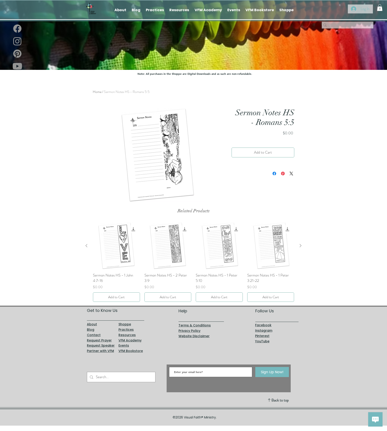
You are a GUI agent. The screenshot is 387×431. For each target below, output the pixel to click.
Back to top (280, 400)
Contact (94, 335)
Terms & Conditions (194, 325)
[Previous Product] (86, 245)
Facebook (263, 325)
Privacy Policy (189, 330)
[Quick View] (116, 245)
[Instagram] (17, 41)
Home (97, 91)
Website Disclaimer (194, 336)
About (92, 324)
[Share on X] (291, 173)
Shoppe (124, 324)
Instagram (263, 330)
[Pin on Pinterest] (283, 173)
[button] (380, 7)
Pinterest (262, 336)
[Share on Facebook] (274, 173)
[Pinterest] (17, 53)
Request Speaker (101, 345)
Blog (90, 329)
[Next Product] (300, 245)
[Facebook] (17, 28)
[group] (193, 262)
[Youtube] (17, 66)
